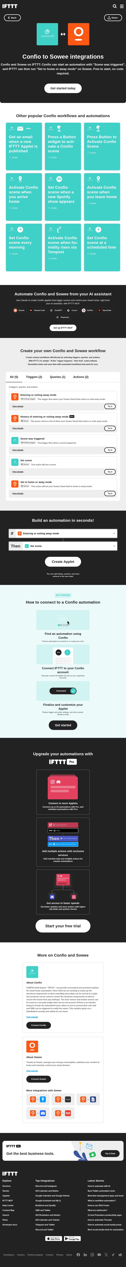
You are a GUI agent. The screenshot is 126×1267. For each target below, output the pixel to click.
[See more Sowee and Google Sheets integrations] (88, 1099)
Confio (31, 56)
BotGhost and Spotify (45, 1205)
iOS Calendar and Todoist (47, 1220)
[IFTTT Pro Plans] (71, 417)
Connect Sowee (38, 1079)
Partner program (35, 1255)
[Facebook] (78, 1255)
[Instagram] (92, 1255)
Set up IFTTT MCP (63, 328)
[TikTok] (113, 1255)
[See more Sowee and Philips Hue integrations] (63, 1099)
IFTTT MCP (7, 1201)
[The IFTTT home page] (9, 6)
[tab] (14, 377)
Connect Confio (38, 1025)
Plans (5, 1220)
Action (26, 464)
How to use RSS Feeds (98, 1205)
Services (6, 1186)
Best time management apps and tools (106, 1196)
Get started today (63, 88)
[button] (122, 6)
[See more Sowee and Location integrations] (37, 1099)
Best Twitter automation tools (101, 1191)
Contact (49, 1255)
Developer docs (9, 1225)
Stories (5, 1191)
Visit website (32, 1017)
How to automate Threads (100, 1220)
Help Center (8, 1205)
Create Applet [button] (63, 562)
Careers (21, 1255)
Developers (9, 1255)
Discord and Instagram (46, 1186)
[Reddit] (120, 1255)
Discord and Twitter (44, 1230)
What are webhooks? (97, 1210)
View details (17, 406)
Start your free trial (63, 926)
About (69, 1255)
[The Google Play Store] (72, 1239)
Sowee (59, 56)
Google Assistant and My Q (48, 1201)
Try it (110, 406)
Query (25, 421)
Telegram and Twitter (45, 1225)
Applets (6, 1196)
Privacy (59, 1255)
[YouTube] (99, 1255)
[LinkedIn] (85, 1255)
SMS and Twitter (42, 1210)
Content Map (8, 1210)
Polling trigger (29, 399)
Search (5, 1215)
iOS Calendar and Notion (47, 1191)
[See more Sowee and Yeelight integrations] (63, 1113)
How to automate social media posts (104, 1225)
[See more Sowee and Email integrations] (37, 1113)
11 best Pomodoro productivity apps (105, 1215)
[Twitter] (106, 1255)
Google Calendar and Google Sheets (52, 1196)
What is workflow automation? (102, 1201)
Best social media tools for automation (106, 1230)
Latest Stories (96, 1180)
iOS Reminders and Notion (47, 1215)
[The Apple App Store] (53, 1239)
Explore (6, 1180)
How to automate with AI (99, 1186)
